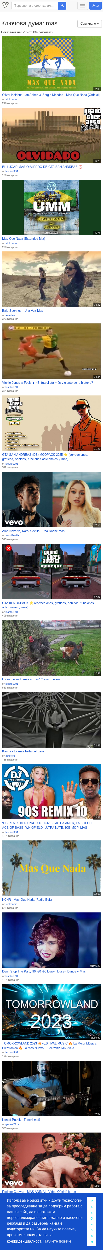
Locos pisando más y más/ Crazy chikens (31, 679)
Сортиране (88, 23)
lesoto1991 (12, 171)
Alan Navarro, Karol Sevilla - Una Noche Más (33, 531)
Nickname (11, 99)
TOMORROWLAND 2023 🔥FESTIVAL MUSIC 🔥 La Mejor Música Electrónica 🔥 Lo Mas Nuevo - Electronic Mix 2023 (49, 1046)
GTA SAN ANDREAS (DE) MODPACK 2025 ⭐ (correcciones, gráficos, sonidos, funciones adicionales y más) (45, 457)
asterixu (10, 315)
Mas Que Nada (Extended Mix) (23, 238)
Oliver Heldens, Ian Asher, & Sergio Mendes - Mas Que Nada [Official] (51, 95)
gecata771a (12, 1124)
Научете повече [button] (57, 1241)
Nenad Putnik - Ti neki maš (21, 1120)
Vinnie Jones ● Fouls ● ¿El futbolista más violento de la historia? (47, 382)
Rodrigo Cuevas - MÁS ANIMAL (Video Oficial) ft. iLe (39, 1192)
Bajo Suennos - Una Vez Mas (22, 310)
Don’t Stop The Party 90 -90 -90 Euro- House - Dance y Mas (44, 971)
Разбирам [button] (92, 1221)
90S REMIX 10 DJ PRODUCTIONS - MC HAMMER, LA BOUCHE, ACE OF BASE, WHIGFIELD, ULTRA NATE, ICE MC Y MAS (48, 825)
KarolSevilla (12, 535)
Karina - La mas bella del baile (23, 751)
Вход (95, 5)
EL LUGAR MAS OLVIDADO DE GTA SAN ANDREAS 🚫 (42, 167)
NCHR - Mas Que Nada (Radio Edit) (27, 899)
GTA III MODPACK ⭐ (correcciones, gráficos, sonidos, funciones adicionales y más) (48, 605)
